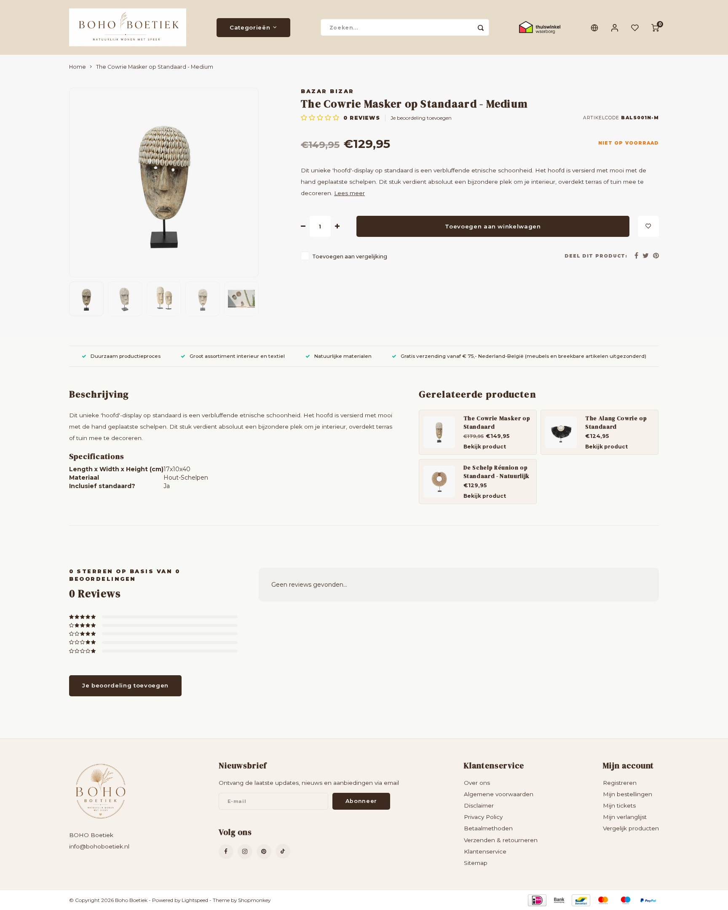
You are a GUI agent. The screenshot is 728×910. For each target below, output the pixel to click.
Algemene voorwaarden (498, 794)
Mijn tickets (619, 805)
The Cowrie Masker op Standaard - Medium (154, 67)
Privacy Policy (483, 816)
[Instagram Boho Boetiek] (245, 851)
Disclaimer (479, 805)
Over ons (477, 782)
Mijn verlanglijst (625, 816)
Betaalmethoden (488, 828)
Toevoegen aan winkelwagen (493, 226)
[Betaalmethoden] (536, 899)
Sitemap (475, 862)
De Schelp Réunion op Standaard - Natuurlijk (496, 472)
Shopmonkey (254, 900)
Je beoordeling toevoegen (421, 118)
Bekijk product (484, 446)
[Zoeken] (480, 27)
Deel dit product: (596, 256)
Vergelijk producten (631, 828)
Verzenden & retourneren (501, 840)
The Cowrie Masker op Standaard (496, 422)
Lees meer (349, 193)
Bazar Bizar (327, 91)
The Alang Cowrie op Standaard (616, 422)
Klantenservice (485, 851)
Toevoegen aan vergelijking (349, 256)
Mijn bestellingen (627, 794)
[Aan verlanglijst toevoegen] (648, 226)
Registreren (620, 782)
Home (77, 67)
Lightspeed (195, 900)
